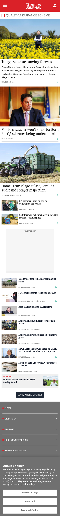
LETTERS (21, 371)
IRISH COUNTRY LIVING (16, 440)
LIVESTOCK (10, 419)
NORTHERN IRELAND (25, 301)
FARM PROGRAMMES (15, 450)
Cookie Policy (28, 484)
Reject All (30, 501)
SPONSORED (7, 377)
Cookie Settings (30, 492)
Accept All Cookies (30, 510)
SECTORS (9, 429)
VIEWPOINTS (6, 195)
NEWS (4, 82)
